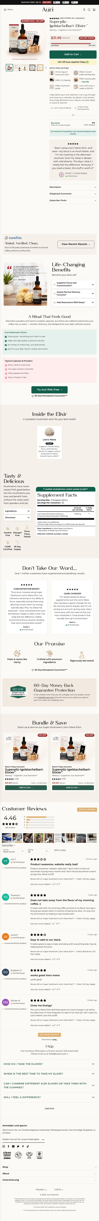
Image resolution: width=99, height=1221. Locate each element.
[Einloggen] (84, 9)
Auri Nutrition (53, 1195)
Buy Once (55, 123)
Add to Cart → (26, 788)
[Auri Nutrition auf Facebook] (8, 1146)
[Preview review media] (7, 838)
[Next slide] (46, 67)
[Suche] (89, 9)
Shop (5, 1167)
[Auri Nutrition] (48, 10)
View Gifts (85, 82)
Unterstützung (10, 1180)
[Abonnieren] (43, 1140)
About (5, 1174)
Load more (49, 1108)
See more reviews (49, 1035)
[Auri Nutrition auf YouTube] (13, 1146)
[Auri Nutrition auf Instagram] (3, 1146)
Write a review (87, 810)
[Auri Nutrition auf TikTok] (28, 1146)
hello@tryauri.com (58, 1054)
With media (60, 850)
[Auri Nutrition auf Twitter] (18, 1146)
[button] (9, 67)
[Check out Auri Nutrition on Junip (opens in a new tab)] (54, 1040)
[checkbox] (62, 850)
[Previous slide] (3, 67)
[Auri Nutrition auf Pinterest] (23, 1146)
